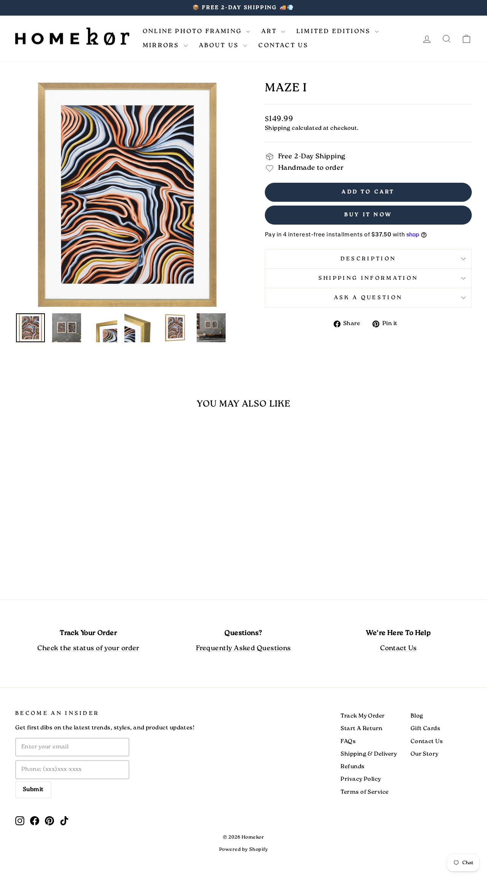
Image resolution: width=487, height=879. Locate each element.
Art (270, 31)
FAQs (348, 741)
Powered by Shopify (243, 849)
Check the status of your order (88, 648)
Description (368, 258)
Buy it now (368, 214)
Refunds (352, 767)
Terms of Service (364, 792)
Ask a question (368, 297)
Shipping (278, 128)
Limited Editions (334, 31)
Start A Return (361, 728)
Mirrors (162, 45)
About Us (220, 45)
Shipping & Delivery (369, 754)
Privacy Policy (361, 779)
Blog (417, 716)
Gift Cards (426, 728)
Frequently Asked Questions (243, 648)
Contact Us (283, 45)
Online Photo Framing (193, 31)
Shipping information (368, 278)
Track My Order (363, 716)
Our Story (425, 754)
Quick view (69, 527)
